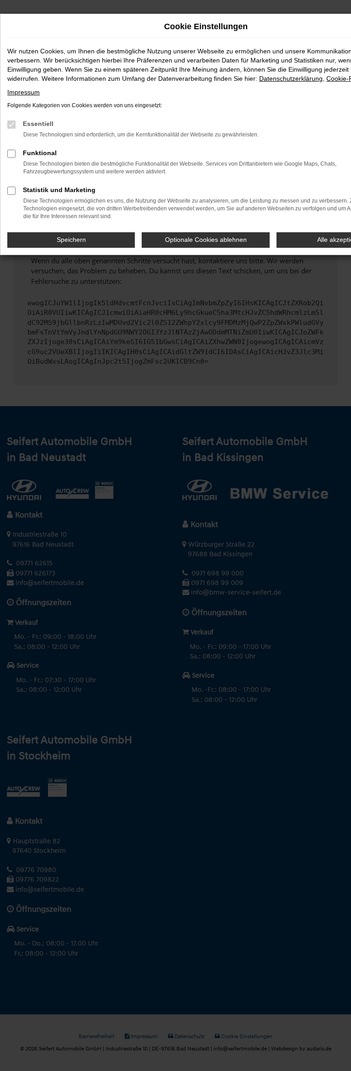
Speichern (71, 239)
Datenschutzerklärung (291, 78)
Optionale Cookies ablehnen (206, 239)
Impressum (23, 92)
